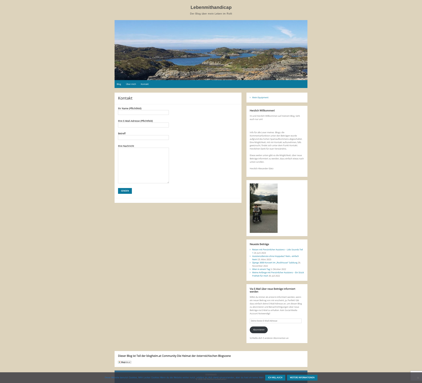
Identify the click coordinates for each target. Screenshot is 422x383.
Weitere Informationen (302, 377)
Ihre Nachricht (126, 145)
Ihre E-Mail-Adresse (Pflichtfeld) (135, 120)
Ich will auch (275, 377)
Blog (119, 84)
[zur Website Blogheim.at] (124, 361)
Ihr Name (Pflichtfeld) (129, 108)
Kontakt (145, 84)
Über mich (131, 84)
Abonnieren (259, 329)
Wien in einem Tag (261, 269)
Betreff (121, 133)
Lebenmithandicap (211, 7)
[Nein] (418, 377)
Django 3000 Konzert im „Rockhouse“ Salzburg (274, 262)
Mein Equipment (260, 97)
